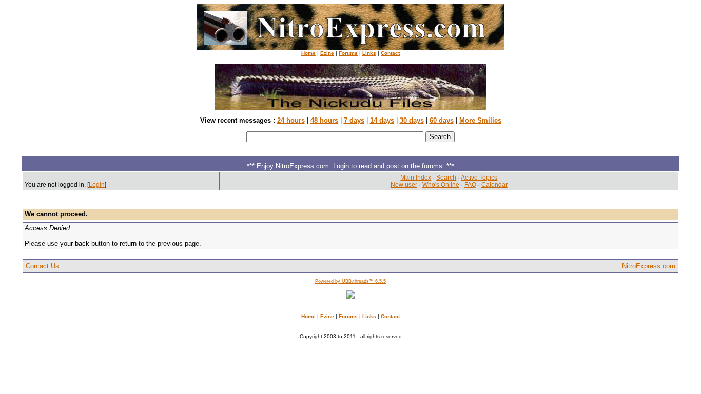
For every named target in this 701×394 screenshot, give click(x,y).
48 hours (324, 120)
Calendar (494, 184)
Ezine (327, 53)
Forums (348, 53)
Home (308, 53)
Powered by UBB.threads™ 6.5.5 (350, 281)
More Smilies (480, 120)
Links (369, 53)
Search (446, 177)
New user (404, 184)
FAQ (470, 184)
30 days (412, 120)
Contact (390, 53)
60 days (442, 120)
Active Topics (479, 177)
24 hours (291, 120)
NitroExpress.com (648, 266)
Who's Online (440, 184)
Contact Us (42, 266)
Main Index (415, 177)
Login (97, 184)
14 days (382, 120)
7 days (354, 120)
